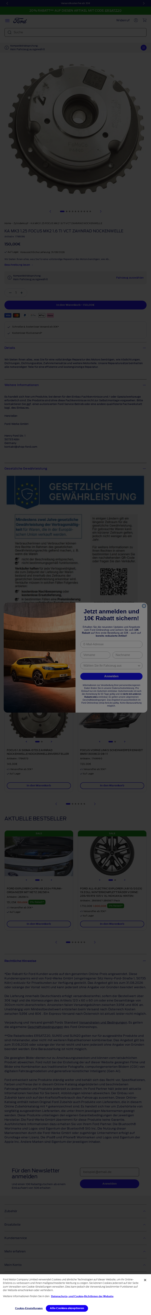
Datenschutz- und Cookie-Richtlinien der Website (82, 1296)
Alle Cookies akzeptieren (67, 1308)
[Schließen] (145, 1280)
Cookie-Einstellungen (29, 1308)
